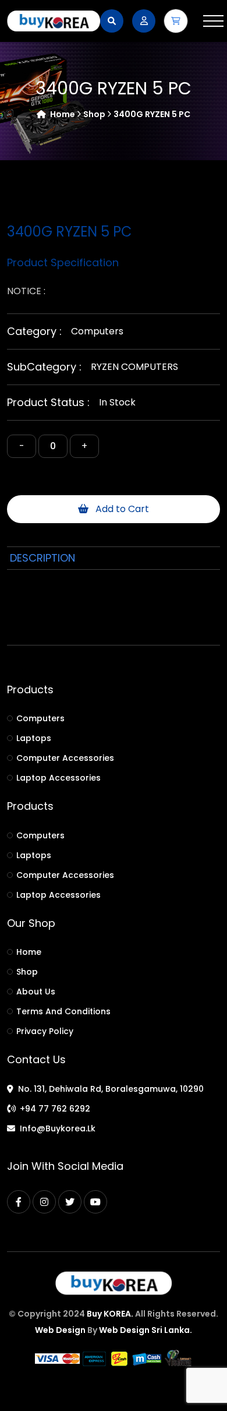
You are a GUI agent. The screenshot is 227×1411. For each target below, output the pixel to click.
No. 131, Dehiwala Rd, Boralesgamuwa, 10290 (111, 1089)
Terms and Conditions (63, 1011)
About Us (35, 991)
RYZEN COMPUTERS (134, 366)
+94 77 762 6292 (55, 1108)
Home (62, 114)
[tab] (42, 558)
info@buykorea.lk (57, 1128)
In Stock (117, 402)
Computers (97, 331)
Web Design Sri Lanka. (145, 1330)
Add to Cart (121, 509)
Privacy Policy (44, 1031)
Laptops (33, 738)
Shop (27, 972)
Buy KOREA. (110, 1314)
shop (95, 114)
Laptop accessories (58, 778)
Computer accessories (65, 758)
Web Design (60, 1330)
